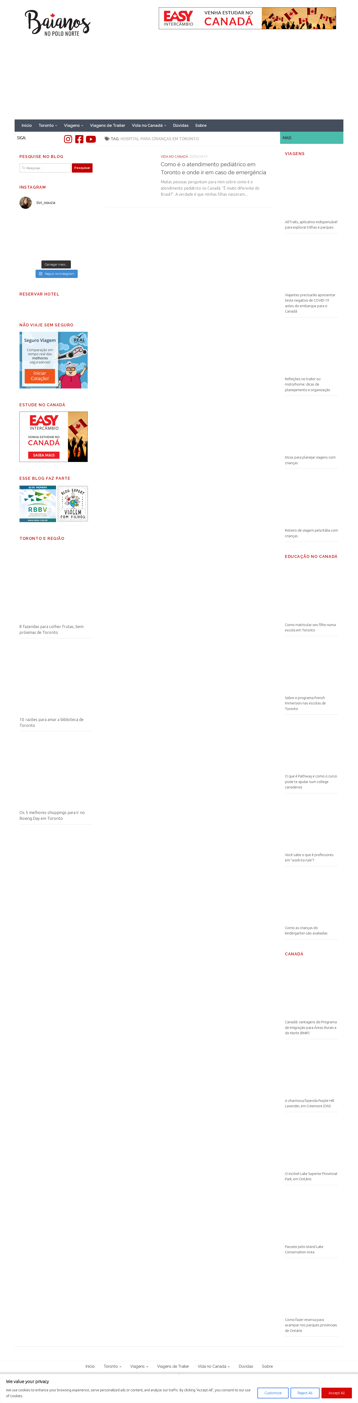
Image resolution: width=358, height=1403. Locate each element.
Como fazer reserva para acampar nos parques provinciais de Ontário (311, 1325)
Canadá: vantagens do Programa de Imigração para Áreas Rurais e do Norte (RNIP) (311, 1027)
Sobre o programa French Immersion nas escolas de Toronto (305, 703)
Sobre (201, 125)
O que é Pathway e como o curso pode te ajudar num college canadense (311, 781)
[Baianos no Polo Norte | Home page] (58, 23)
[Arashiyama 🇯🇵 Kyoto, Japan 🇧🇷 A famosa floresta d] (37, 246)
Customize (273, 1393)
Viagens (72, 125)
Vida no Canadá (147, 125)
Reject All (305, 1393)
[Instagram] (68, 139)
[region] (179, 1388)
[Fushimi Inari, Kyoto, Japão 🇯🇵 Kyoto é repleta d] (75, 225)
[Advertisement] (179, 83)
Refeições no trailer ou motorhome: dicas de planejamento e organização (307, 384)
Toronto (46, 125)
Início (27, 125)
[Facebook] (79, 139)
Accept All (337, 1393)
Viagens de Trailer (107, 125)
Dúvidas (180, 125)
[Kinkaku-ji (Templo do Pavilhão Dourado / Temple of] (75, 246)
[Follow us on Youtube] (90, 139)
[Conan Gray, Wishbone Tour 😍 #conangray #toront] (37, 225)
